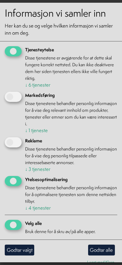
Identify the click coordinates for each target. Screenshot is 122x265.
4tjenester (38, 207)
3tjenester (37, 169)
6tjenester (37, 84)
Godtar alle (101, 249)
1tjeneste (36, 130)
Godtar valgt (20, 249)
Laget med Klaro (101, 262)
